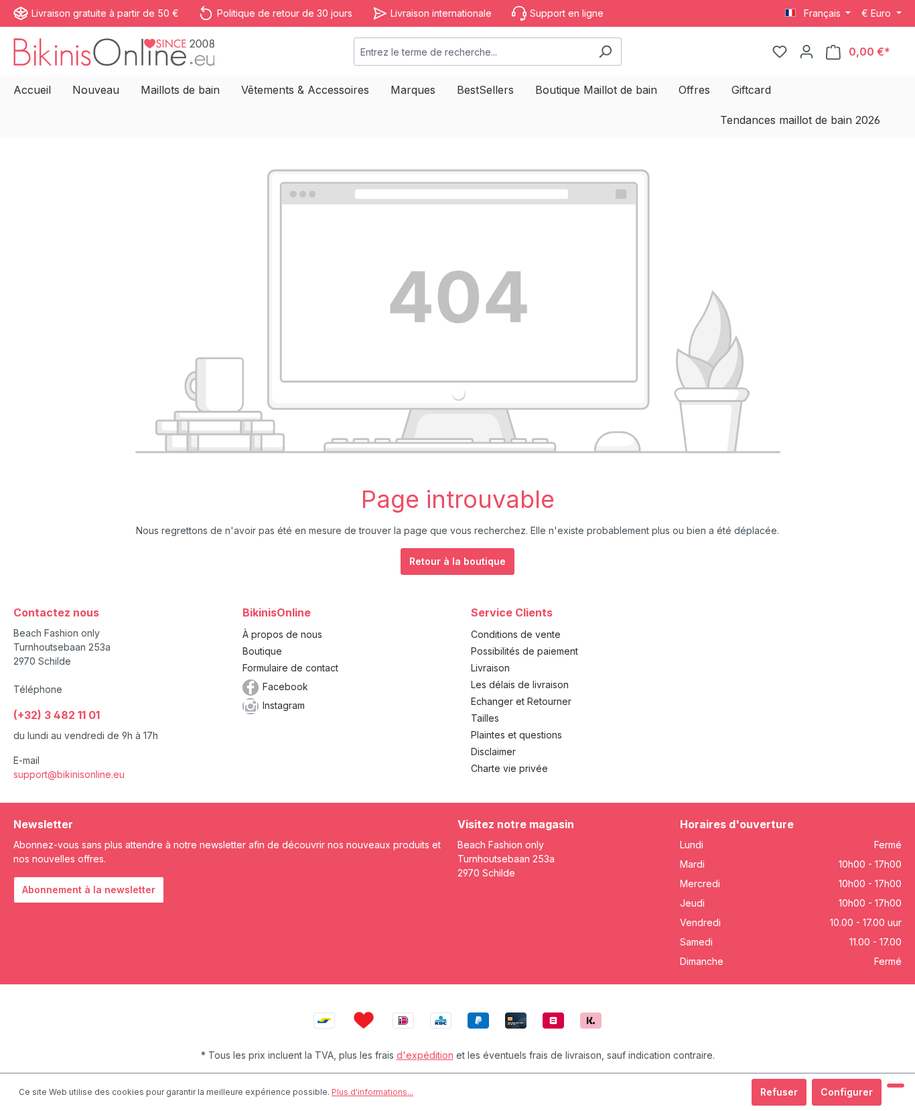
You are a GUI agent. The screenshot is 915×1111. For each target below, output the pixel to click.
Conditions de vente (516, 634)
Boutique (262, 651)
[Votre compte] (806, 51)
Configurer (847, 1092)
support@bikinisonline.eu (69, 774)
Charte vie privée (509, 768)
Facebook (285, 686)
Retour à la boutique (457, 561)
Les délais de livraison (520, 684)
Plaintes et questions (516, 734)
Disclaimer (493, 751)
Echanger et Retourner (521, 701)
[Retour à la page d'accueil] (113, 51)
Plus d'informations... (372, 1092)
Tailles (485, 718)
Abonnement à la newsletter (88, 889)
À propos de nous (282, 634)
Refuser (779, 1092)
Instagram (284, 705)
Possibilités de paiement (524, 651)
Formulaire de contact (290, 667)
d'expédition (425, 1055)
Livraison (490, 667)
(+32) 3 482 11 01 (56, 715)
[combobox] (471, 51)
